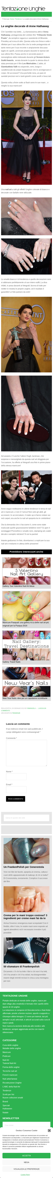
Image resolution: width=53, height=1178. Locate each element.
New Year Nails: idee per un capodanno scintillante (25, 698)
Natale (5, 1112)
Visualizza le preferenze (27, 1169)
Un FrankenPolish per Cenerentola (24, 867)
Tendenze (16, 713)
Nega (26, 1162)
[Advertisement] (28, 829)
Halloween (7, 1109)
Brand (5, 1102)
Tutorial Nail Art (9, 1063)
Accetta (26, 1156)
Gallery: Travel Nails (11, 662)
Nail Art (6, 1060)
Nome (9, 772)
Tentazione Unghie (26, 9)
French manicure (10, 1075)
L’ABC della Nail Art (11, 1087)
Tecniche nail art (10, 1071)
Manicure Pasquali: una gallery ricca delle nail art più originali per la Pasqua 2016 (26, 624)
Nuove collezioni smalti (13, 1098)
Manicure (7, 1052)
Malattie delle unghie (12, 1048)
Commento (11, 738)
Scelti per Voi (8, 1094)
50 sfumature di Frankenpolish (21, 966)
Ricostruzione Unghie (12, 1083)
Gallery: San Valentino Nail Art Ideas (18, 586)
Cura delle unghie (10, 1045)
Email (9, 785)
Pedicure (6, 1056)
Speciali (6, 1105)
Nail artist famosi (10, 1079)
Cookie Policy (25, 1175)
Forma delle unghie (11, 1067)
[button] (49, 1130)
